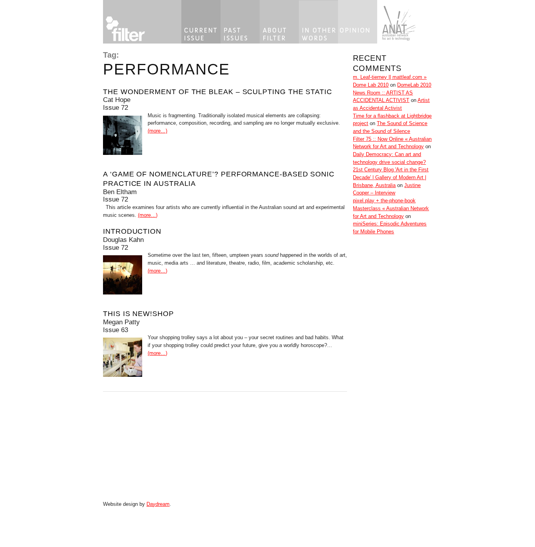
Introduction (132, 231)
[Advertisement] (376, 374)
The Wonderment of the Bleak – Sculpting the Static (217, 91)
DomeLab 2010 (414, 85)
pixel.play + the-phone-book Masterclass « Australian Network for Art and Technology (391, 208)
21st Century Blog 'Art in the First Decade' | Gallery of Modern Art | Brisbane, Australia (390, 177)
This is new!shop (138, 313)
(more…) (157, 131)
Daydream (158, 504)
